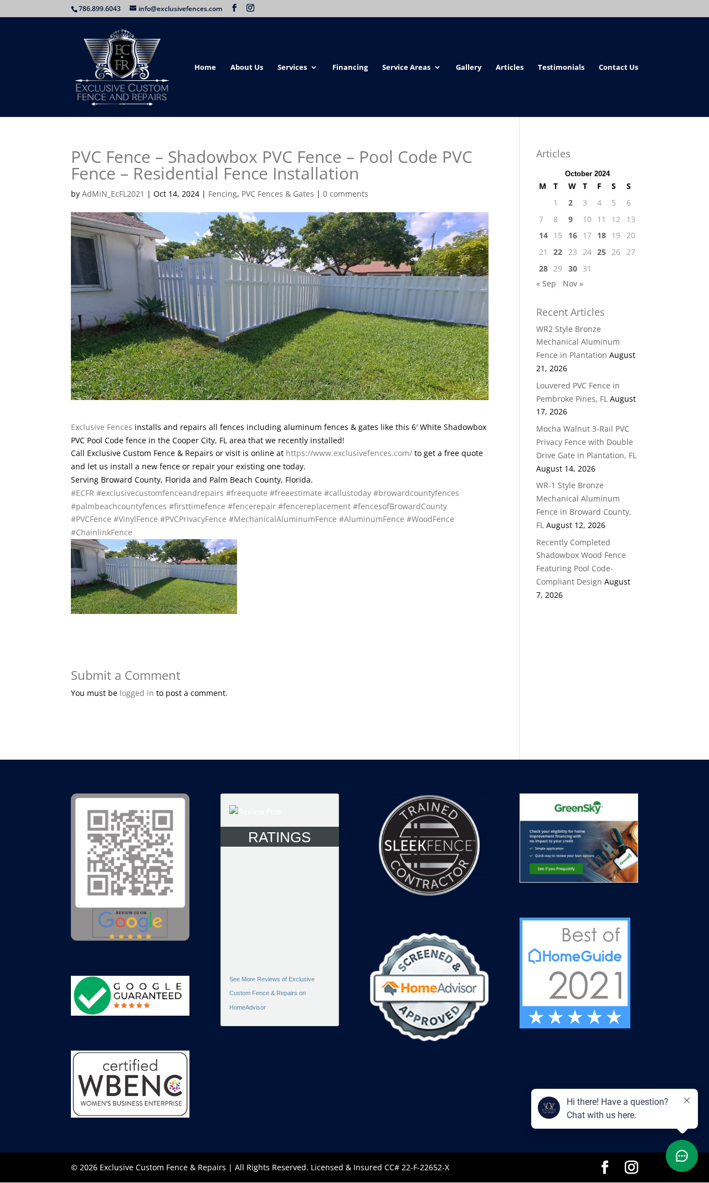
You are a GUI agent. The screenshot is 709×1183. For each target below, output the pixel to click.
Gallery (468, 67)
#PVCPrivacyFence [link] (193, 519)
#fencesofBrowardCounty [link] (400, 506)
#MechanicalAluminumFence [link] (283, 519)
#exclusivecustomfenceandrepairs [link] (160, 493)
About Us (246, 67)
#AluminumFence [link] (371, 519)
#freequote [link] (247, 493)
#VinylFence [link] (136, 519)
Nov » (573, 283)
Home (205, 67)
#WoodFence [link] (430, 519)
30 (572, 268)
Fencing (222, 193)
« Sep (546, 283)
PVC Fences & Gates (278, 193)
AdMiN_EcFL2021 (113, 193)
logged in (137, 693)
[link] (101, 427)
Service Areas (406, 67)
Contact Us (618, 67)
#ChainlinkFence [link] (101, 532)
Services (292, 67)
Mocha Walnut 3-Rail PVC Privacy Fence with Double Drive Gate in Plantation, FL (586, 441)
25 (601, 252)
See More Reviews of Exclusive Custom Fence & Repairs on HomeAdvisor (272, 993)
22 (557, 252)
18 (601, 235)
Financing (350, 67)
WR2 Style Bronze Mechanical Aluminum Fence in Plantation (578, 342)
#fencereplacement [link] (314, 506)
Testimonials (561, 67)
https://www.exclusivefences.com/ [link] (349, 453)
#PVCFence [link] (91, 519)
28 (543, 268)
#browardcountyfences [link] (416, 493)
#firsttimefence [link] (197, 506)
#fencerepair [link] (252, 506)
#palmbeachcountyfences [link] (119, 506)
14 (543, 235)
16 (572, 235)
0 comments (345, 193)
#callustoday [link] (347, 493)
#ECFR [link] (82, 493)
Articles (509, 67)
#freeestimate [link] (296, 493)
